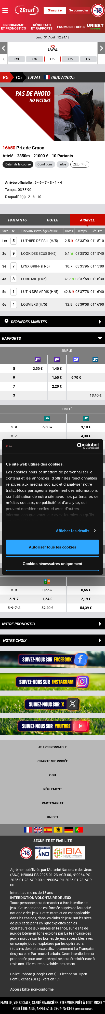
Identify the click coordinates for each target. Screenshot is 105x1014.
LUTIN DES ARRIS (35, 292)
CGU (52, 775)
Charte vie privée (52, 761)
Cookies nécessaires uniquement (52, 563)
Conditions (44, 164)
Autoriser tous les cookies (52, 547)
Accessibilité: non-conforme (32, 989)
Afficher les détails (72, 531)
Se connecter (78, 10)
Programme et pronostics (13, 26)
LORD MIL (29, 279)
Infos (62, 164)
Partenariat (52, 803)
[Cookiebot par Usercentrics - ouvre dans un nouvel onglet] (77, 446)
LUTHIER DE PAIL (35, 241)
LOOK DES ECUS (34, 253)
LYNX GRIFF (31, 266)
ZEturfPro (79, 164)
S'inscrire (55, 10)
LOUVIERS (29, 304)
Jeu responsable (52, 747)
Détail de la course (18, 164)
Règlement (52, 789)
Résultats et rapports (41, 26)
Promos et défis (71, 27)
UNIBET (52, 817)
